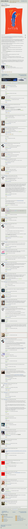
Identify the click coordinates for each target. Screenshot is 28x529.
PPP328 (6, 170)
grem (6, 503)
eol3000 (6, 117)
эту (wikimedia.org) (8, 85)
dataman (6, 86)
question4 (6, 443)
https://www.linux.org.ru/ (3, 526)
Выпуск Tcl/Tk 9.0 (5, 5)
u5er (5, 138)
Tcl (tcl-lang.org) (10, 37)
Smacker (6, 291)
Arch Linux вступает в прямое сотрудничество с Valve (22, 75)
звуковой (22, 348)
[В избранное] (25, 35)
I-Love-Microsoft (7, 490)
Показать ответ (7, 171)
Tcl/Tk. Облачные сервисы (20, 519)
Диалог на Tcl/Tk (19, 520)
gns (5, 122)
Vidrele (6, 378)
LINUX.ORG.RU (5, 1)
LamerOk (6, 147)
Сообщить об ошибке (3, 525)
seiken (6, 180)
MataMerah (6, 259)
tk (6, 6)
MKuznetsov (6, 411)
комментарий (5, 104)
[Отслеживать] (25, 37)
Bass (6, 466)
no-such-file (6, 387)
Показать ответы (7, 100)
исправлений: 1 (20, 131)
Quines (8, 208)
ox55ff (6, 424)
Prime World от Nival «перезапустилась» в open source (5, 75)
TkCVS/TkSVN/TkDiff (17, 472)
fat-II (5, 161)
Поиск (15, 2)
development (3, 6)
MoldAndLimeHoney (7, 99)
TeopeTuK (6, 328)
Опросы (11, 2)
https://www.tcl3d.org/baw (20, 200)
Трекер (13, 2)
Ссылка (2, 70)
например (9, 154)
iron (5, 366)
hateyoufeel (6, 65)
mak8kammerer (7, 93)
